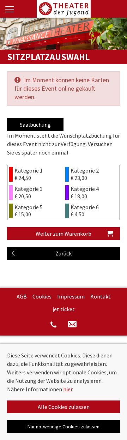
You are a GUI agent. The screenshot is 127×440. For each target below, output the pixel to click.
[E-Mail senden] (72, 324)
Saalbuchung (35, 124)
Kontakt (100, 296)
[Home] (63, 9)
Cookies (42, 296)
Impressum (71, 296)
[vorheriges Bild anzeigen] (9, 34)
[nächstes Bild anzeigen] (118, 34)
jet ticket (64, 309)
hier (68, 389)
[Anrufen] (53, 324)
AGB (22, 296)
